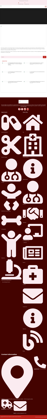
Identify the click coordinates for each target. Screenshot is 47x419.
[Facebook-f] (19, 109)
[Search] (44, 57)
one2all (1, 417)
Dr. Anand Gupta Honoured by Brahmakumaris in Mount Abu (37, 72)
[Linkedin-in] (25, 109)
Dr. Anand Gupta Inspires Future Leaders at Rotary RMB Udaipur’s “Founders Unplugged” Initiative (15, 63)
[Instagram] (22, 109)
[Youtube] (28, 109)
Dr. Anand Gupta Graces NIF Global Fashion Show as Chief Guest (15, 72)
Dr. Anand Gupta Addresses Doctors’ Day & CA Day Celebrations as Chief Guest (37, 82)
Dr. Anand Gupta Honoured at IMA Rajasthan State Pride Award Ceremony (15, 82)
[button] (46, 6)
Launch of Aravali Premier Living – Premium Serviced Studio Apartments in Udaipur (36, 63)
